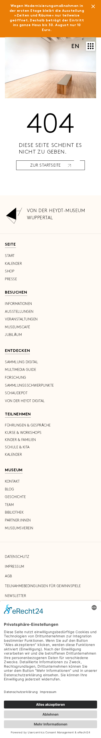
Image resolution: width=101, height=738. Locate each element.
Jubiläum (13, 334)
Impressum (14, 566)
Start (10, 255)
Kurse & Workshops (23, 432)
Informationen (18, 303)
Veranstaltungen (21, 319)
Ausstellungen (19, 311)
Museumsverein (19, 528)
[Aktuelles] (93, 7)
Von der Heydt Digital (25, 401)
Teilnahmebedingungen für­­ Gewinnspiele (43, 586)
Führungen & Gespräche (28, 425)
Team (9, 504)
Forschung (15, 377)
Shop (9, 271)
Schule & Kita (17, 447)
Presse (11, 279)
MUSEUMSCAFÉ (17, 327)
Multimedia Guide (20, 369)
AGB (8, 576)
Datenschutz (17, 556)
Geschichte (15, 497)
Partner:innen (18, 520)
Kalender (13, 263)
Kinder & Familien (20, 439)
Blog (9, 489)
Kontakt (12, 481)
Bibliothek (14, 512)
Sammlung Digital (21, 362)
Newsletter (15, 595)
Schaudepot (16, 393)
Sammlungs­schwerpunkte (29, 385)
